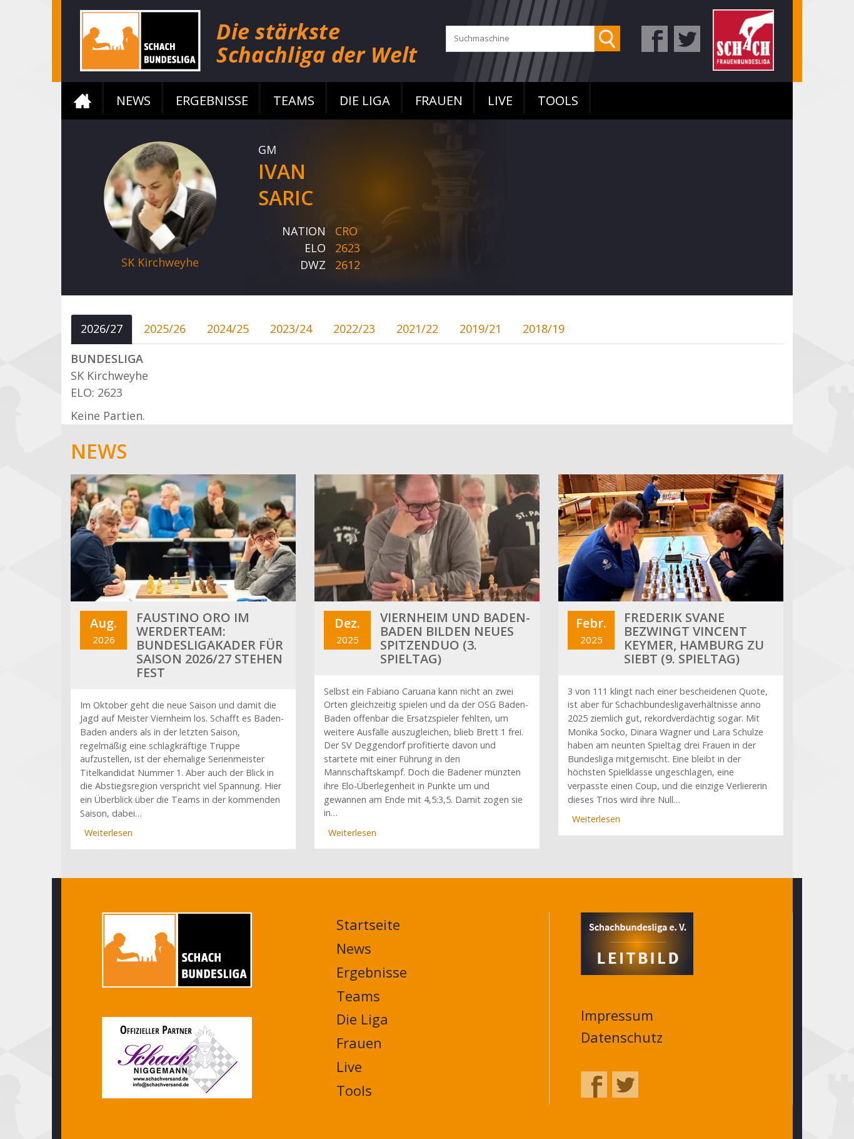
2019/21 (480, 328)
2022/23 (354, 328)
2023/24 (291, 328)
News (133, 100)
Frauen (439, 100)
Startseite (82, 101)
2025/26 (165, 328)
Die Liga (364, 100)
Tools (558, 100)
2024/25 (228, 328)
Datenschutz (622, 1037)
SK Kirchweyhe (160, 262)
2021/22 (417, 328)
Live (500, 100)
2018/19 (544, 328)
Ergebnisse (212, 100)
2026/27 (102, 328)
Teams (293, 100)
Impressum (617, 1015)
